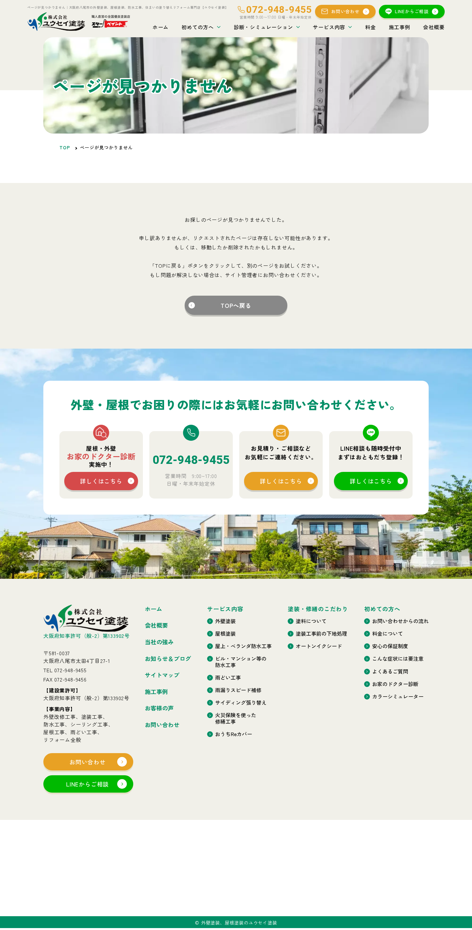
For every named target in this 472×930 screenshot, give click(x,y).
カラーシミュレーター (398, 696)
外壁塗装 (225, 621)
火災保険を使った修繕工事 (235, 718)
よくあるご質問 (390, 671)
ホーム (161, 27)
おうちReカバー (233, 734)
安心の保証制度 (390, 646)
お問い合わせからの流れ (400, 621)
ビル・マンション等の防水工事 (241, 662)
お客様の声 (159, 708)
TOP (64, 147)
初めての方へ (197, 27)
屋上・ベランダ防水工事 (243, 646)
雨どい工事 (228, 677)
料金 (370, 27)
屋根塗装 (225, 633)
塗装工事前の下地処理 (321, 633)
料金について (387, 633)
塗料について (311, 621)
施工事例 (399, 27)
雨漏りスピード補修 (238, 690)
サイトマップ (162, 675)
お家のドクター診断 (395, 684)
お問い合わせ (345, 11)
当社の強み (159, 642)
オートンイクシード (319, 646)
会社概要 (434, 27)
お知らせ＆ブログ (168, 658)
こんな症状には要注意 (398, 659)
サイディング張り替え (241, 703)
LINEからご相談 (412, 11)
